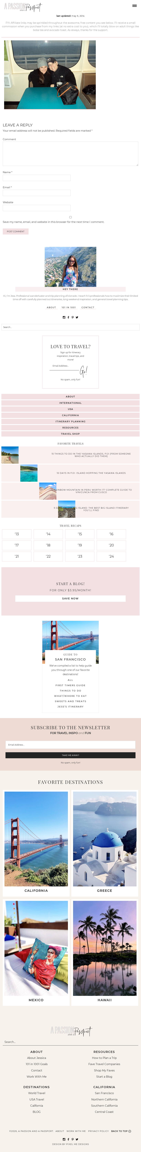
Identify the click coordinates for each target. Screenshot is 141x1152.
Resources (70, 427)
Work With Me (37, 1076)
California (70, 415)
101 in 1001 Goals (37, 1064)
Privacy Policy (98, 1131)
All (70, 680)
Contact (88, 307)
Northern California (104, 1099)
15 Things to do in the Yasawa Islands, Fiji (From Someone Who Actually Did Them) (91, 454)
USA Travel (36, 1099)
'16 (111, 534)
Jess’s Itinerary (71, 706)
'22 (48, 556)
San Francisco (104, 1093)
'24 (111, 556)
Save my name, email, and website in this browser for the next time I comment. (53, 221)
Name (7, 172)
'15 (80, 534)
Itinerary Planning (71, 421)
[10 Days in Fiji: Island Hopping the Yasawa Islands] (29, 474)
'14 (48, 534)
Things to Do (70, 690)
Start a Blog (104, 1076)
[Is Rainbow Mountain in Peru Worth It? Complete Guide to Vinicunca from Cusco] (48, 492)
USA (70, 409)
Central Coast (104, 1112)
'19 (80, 545)
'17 (17, 545)
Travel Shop (70, 434)
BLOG (37, 1112)
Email (7, 187)
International (70, 403)
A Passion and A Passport (22, 6)
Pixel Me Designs (77, 1144)
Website (8, 202)
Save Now (70, 598)
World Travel (36, 1093)
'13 (17, 534)
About (51, 307)
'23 (80, 556)
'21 (17, 556)
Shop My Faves (104, 1070)
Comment (9, 139)
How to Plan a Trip (104, 1058)
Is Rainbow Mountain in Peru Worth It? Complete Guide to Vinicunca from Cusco (91, 490)
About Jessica (36, 1058)
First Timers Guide (71, 685)
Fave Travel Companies (104, 1064)
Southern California (104, 1105)
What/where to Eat (70, 696)
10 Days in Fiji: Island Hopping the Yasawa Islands (91, 473)
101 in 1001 (69, 307)
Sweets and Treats (70, 701)
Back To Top (119, 1131)
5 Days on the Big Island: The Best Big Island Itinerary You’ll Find (91, 508)
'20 (111, 545)
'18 (48, 545)
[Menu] (134, 5)
